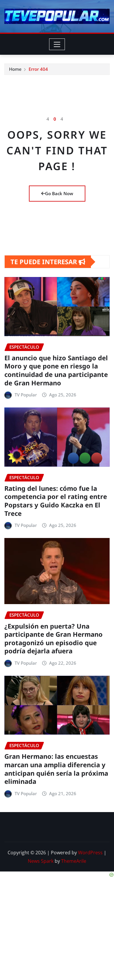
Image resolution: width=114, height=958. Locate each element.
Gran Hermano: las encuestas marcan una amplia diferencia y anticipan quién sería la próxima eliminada (56, 769)
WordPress (90, 852)
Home (15, 69)
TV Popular (26, 395)
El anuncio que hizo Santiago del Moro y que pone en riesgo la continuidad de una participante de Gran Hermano (56, 370)
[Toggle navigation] (57, 44)
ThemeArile (73, 861)
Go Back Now (59, 193)
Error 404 (38, 69)
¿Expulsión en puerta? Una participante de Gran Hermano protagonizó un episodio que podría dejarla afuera (53, 638)
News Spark (40, 861)
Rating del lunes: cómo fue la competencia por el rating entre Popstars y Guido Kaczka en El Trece (55, 501)
